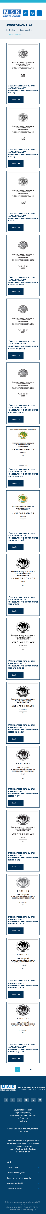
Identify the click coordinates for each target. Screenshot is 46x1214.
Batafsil (15, 100)
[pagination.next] (30, 1069)
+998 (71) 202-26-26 (30, 1143)
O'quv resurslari (26, 30)
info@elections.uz (31, 1141)
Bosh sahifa (10, 30)
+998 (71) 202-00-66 (23, 1146)
